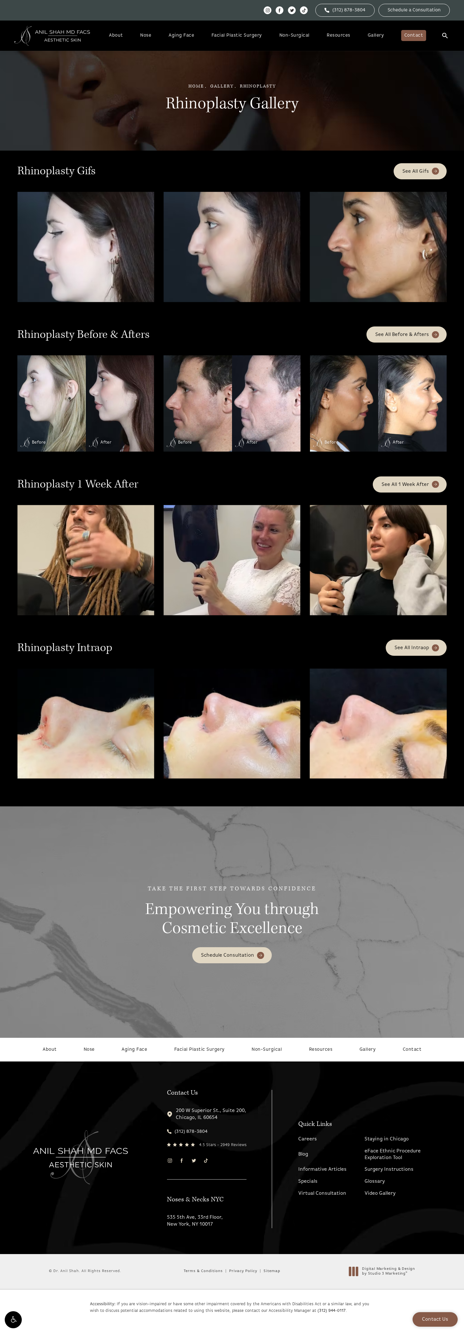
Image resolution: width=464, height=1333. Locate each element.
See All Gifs (415, 171)
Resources (338, 35)
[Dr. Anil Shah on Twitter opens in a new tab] (292, 10)
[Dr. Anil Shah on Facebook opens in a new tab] (279, 10)
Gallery (376, 35)
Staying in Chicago (387, 1139)
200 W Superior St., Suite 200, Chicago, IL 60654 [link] (211, 1114)
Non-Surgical (294, 35)
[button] (13, 1319)
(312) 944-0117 (332, 1311)
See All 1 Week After (405, 484)
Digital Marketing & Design (388, 1271)
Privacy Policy (243, 1271)
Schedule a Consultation (414, 10)
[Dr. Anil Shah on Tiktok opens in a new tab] (304, 10)
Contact (413, 35)
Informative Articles (322, 1169)
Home (196, 86)
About (116, 35)
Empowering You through (232, 912)
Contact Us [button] (435, 1319)
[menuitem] (267, 10)
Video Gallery (380, 1193)
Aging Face (181, 35)
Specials (308, 1181)
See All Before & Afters (402, 334)
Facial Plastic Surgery (236, 35)
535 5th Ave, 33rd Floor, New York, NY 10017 (195, 1221)
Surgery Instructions (389, 1169)
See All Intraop (412, 647)
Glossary (375, 1181)
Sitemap (272, 1271)
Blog (303, 1154)
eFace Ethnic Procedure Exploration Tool (393, 1154)
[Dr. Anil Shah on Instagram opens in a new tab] (267, 10)
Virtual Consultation (322, 1193)
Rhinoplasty (258, 86)
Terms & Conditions (203, 1271)
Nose (145, 35)
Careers (307, 1139)
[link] (345, 10)
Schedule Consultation (227, 955)
